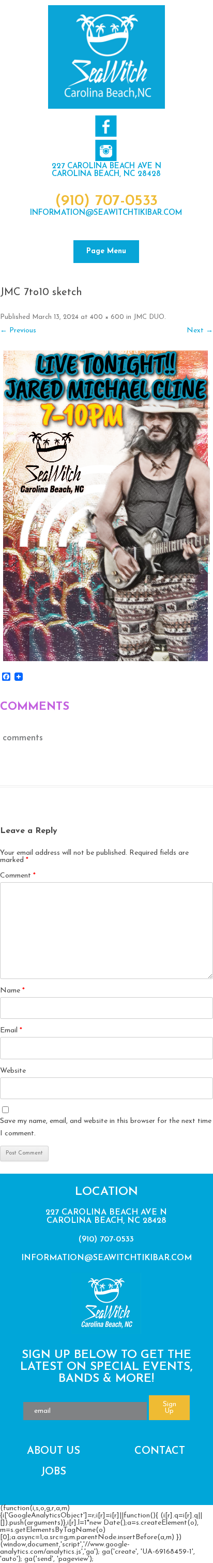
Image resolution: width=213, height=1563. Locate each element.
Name (12, 991)
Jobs (53, 1472)
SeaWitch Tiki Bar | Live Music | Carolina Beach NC (106, 57)
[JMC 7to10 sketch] (106, 505)
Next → (200, 330)
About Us (53, 1451)
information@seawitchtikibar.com (106, 213)
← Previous (18, 330)
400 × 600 (107, 317)
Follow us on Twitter (106, 150)
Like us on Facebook (106, 126)
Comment (18, 876)
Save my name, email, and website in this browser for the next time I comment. (105, 1127)
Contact (159, 1451)
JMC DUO (148, 317)
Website (13, 1071)
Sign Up (169, 1407)
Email (11, 1030)
